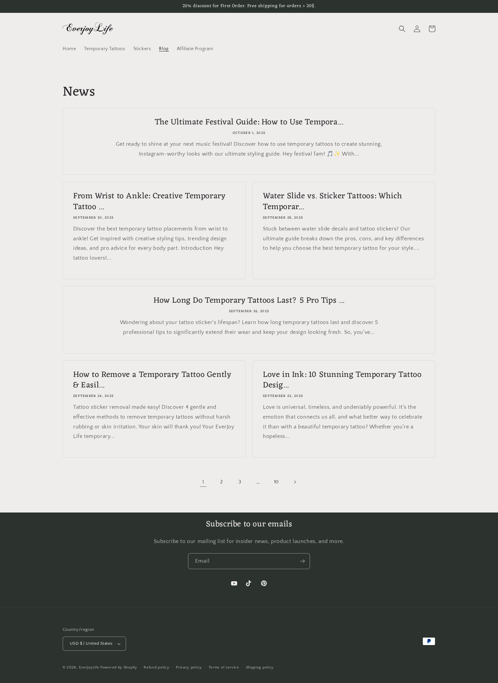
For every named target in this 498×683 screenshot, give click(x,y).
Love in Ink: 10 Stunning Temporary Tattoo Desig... (342, 380)
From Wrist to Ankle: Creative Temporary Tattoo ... (149, 201)
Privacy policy (189, 667)
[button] (402, 28)
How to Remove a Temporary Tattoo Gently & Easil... (152, 380)
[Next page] (294, 482)
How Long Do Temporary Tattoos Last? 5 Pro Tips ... (249, 301)
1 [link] (203, 482)
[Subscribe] (302, 561)
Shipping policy (260, 667)
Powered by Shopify (118, 667)
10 (276, 482)
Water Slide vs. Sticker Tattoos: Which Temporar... (332, 201)
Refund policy (156, 667)
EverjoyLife (89, 667)
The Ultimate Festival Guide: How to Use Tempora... (249, 122)
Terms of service (224, 667)
